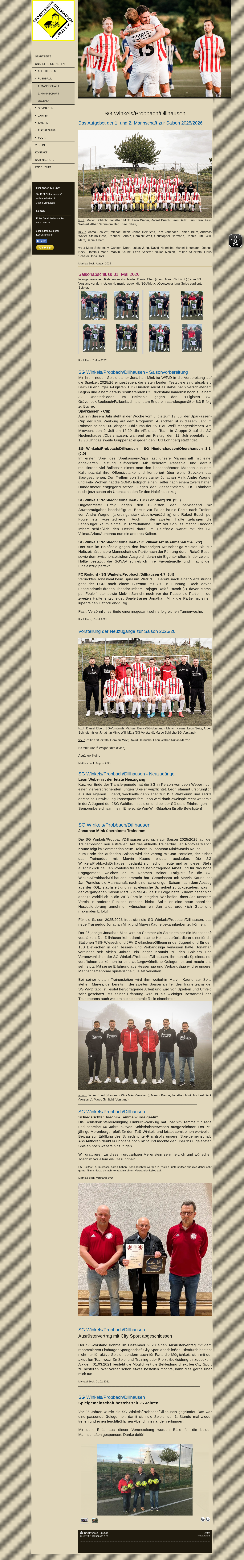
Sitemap (104, 1533)
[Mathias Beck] (94, 338)
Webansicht (203, 1535)
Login (207, 1532)
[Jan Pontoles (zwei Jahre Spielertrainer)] (94, 305)
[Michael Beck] (126, 338)
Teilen (42, 241)
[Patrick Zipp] (159, 305)
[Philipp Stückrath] (192, 338)
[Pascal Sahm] (126, 305)
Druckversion (91, 1533)
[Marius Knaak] (192, 305)
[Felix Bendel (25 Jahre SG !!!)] (159, 338)
